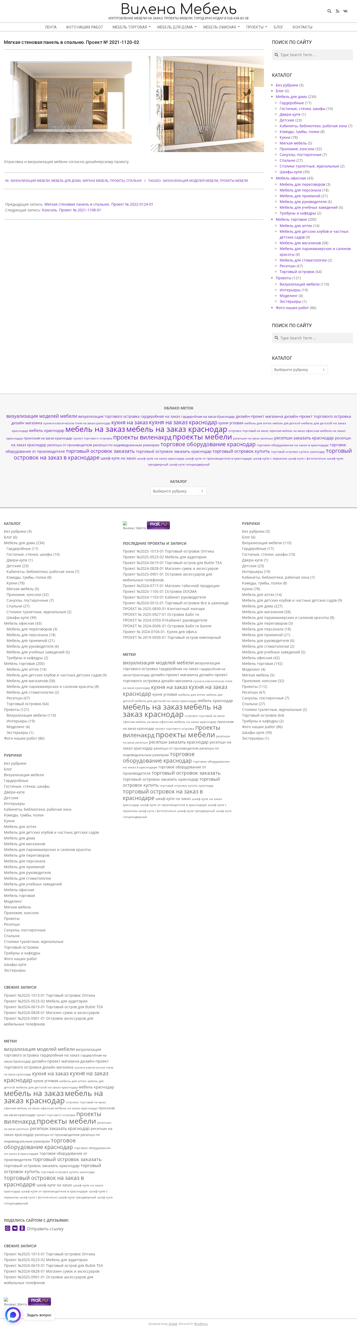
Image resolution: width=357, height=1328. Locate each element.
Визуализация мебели (30, 180)
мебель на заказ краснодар (176, 429)
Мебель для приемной (300, 195)
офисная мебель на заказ (287, 431)
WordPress (201, 1323)
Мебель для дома (66, 180)
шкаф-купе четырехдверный (189, 464)
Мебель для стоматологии (303, 260)
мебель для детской (286, 423)
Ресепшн (288, 265)
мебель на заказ (95, 429)
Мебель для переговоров (302, 184)
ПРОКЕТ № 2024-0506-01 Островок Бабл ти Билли (167, 625)
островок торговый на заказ (248, 431)
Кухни (285, 137)
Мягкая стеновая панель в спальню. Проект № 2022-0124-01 (98, 204)
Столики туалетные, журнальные (309, 166)
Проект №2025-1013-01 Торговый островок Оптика (49, 995)
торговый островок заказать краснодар (173, 451)
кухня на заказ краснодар (183, 422)
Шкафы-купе (291, 171)
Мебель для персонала (300, 190)
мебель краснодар (46, 430)
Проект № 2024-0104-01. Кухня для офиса (160, 631)
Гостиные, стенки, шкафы (302, 108)
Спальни (134, 180)
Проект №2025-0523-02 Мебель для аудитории (46, 1001)
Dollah (173, 1323)
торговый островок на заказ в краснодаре (44, 1181)
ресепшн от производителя (69, 445)
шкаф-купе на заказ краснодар (160, 458)
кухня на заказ (129, 422)
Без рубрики (287, 85)
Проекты (117, 180)
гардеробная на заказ (160, 416)
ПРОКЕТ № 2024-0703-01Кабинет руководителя (165, 620)
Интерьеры (290, 289)
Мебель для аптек (296, 225)
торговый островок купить (241, 451)
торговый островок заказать (100, 451)
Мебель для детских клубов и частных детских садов (54, 674)
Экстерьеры (290, 301)
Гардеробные (292, 102)
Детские (287, 120)
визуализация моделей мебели (190, 180)
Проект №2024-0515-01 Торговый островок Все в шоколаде (176, 602)
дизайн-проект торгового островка (317, 416)
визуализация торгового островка (109, 416)
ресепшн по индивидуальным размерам (126, 445)
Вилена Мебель (178, 10)
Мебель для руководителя (303, 201)
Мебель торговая (291, 219)
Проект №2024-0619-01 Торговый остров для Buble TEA (53, 1006)
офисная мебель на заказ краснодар (69, 1108)
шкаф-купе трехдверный (77, 1197)
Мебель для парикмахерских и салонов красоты (50, 686)
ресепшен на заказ (246, 438)
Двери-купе (290, 114)
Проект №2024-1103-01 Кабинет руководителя (164, 597)
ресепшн (267, 438)
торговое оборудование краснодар (208, 444)
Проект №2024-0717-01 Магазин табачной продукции (171, 585)
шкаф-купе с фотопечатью (307, 458)
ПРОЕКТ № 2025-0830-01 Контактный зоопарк (164, 608)
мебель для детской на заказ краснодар (47, 1087)
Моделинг (289, 295)
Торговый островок (297, 271)
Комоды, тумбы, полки (299, 131)
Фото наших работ (292, 307)
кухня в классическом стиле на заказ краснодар (76, 423)
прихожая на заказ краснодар (48, 438)
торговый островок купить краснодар (298, 452)
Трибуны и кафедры (298, 213)
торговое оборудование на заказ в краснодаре (293, 445)
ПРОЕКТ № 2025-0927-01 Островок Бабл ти (161, 614)
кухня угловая (230, 422)
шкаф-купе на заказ (118, 458)
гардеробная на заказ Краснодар (208, 416)
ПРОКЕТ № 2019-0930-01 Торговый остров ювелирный (172, 637)
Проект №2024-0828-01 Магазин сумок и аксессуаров (51, 1012)
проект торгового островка (92, 438)
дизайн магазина (26, 422)
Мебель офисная (291, 178)
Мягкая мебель (95, 180)
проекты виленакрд (142, 437)
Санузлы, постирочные (300, 154)
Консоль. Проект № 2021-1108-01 (71, 209)
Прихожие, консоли (297, 148)
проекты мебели (234, 180)
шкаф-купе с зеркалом (270, 458)
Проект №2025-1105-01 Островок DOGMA (160, 591)
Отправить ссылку (45, 1228)
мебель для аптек (258, 423)
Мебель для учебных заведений (309, 207)
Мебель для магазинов (300, 242)
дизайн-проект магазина (259, 416)
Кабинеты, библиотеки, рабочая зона (313, 125)
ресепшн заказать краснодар (304, 438)
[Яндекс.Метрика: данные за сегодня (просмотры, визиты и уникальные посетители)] (15, 1301)
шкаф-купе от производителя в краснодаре (218, 458)
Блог (280, 90)
